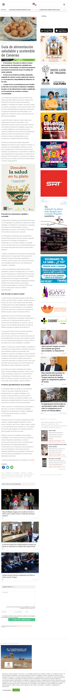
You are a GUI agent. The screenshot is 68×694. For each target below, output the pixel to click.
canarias (23, 472)
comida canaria (6, 474)
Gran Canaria (35, 518)
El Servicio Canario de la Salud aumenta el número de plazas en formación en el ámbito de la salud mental (19, 545)
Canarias (4, 15)
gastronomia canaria (27, 474)
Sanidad (3, 478)
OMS (25, 477)
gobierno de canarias (7, 475)
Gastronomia (15, 474)
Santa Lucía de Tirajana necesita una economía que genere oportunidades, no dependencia (53, 348)
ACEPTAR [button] (16, 690)
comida (30, 472)
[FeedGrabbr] (54, 469)
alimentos (17, 472)
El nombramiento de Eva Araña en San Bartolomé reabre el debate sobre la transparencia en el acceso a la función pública (53, 407)
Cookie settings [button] (7, 690)
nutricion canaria (17, 477)
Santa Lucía (35, 579)
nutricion (8, 477)
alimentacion (9, 472)
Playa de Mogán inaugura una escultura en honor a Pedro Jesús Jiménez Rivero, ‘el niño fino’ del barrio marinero (18, 514)
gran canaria (19, 475)
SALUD (29, 477)
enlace (32, 460)
